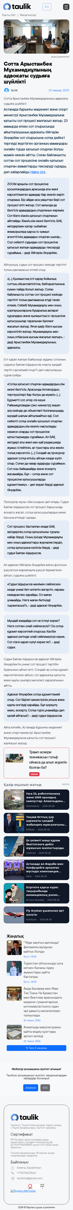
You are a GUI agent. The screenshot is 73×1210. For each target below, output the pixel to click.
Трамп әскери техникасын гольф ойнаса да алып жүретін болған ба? (48, 760)
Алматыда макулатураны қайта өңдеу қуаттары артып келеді (42, 1031)
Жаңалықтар (28, 15)
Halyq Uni (37, 172)
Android (31, 1088)
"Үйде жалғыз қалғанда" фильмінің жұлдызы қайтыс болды (41, 947)
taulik (14, 90)
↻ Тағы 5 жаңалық (36, 1048)
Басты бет (9, 15)
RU (47, 7)
